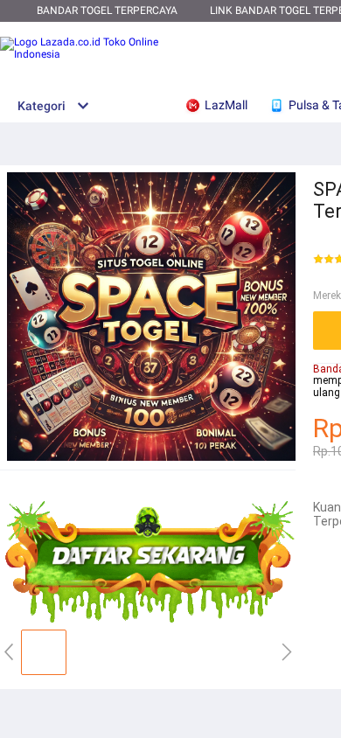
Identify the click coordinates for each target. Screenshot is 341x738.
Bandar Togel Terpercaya (107, 10)
